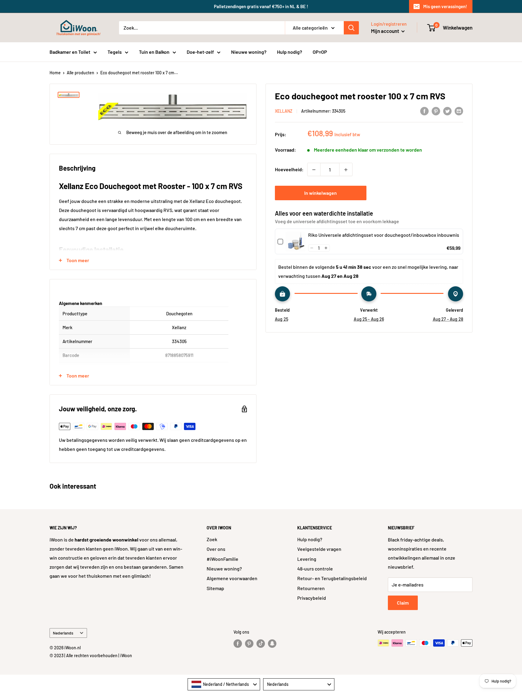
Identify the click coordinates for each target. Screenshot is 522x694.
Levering (306, 559)
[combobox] (224, 684)
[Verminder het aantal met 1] (314, 169)
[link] (295, 242)
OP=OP (320, 52)
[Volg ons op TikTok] (260, 643)
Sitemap (215, 588)
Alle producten (80, 72)
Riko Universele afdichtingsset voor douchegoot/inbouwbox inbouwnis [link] (383, 235)
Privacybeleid (311, 598)
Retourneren (311, 588)
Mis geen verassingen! (445, 6)
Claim (403, 603)
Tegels (115, 52)
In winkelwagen (320, 193)
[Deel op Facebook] (424, 110)
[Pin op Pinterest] (436, 110)
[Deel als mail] (459, 110)
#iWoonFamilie (222, 559)
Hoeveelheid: (289, 169)
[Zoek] (351, 27)
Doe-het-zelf (200, 52)
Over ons (216, 549)
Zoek (212, 539)
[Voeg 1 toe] (346, 169)
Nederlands (63, 632)
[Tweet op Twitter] (447, 110)
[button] (311, 248)
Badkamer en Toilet (70, 52)
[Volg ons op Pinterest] (249, 643)
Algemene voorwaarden (232, 578)
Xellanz (283, 111)
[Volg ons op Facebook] (238, 643)
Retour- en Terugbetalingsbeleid (332, 578)
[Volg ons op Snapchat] (272, 643)
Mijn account (385, 31)
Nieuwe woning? (248, 52)
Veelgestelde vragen (319, 549)
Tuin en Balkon (154, 52)
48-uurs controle (315, 568)
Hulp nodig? (289, 52)
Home (55, 72)
